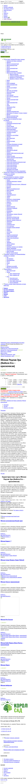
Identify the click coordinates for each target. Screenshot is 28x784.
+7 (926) (6, 46)
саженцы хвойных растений (15, 391)
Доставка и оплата (18, 510)
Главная (2, 342)
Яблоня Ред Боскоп (7, 619)
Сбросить (19, 384)
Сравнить (3, 399)
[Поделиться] (2, 781)
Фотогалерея (7, 772)
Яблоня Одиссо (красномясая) (10, 582)
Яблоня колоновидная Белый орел (12, 521)
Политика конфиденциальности (12, 760)
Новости (6, 769)
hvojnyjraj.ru (7, 394)
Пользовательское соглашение (11, 762)
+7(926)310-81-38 (5, 21)
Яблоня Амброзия (6, 685)
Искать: (2, 1)
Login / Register (7, 19)
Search (21, 1)
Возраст (6, 378)
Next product (4, 353)
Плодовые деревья (9, 342)
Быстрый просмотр (5, 535)
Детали (5, 406)
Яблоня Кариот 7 (6, 541)
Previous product (5, 347)
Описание (6, 404)
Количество (5, 387)
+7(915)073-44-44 (15, 21)
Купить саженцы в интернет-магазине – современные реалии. (13, 741)
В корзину (3, 388)
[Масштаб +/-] (5, 781)
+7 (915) (6, 47)
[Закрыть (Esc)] (1, 781)
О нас (5, 774)
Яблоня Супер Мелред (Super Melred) (12, 560)
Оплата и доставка (8, 407)
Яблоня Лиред (5, 665)
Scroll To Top (4, 779)
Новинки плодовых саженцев (14, 400)
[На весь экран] (4, 781)
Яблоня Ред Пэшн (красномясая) (9, 350)
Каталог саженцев (8, 768)
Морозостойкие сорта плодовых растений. (14, 749)
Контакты (6, 775)
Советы (5, 771)
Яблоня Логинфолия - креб (7, 356)
